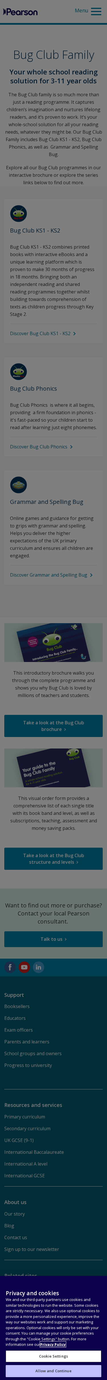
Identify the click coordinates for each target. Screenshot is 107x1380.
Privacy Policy (53, 1344)
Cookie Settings (53, 1356)
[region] (53, 1328)
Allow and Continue (53, 1370)
